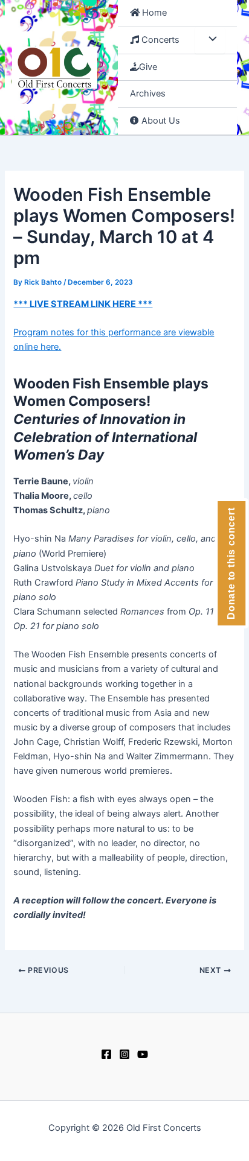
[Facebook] (106, 1054)
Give (148, 67)
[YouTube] (142, 1054)
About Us (159, 120)
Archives (148, 93)
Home (153, 12)
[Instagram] (124, 1054)
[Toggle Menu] (210, 40)
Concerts (159, 39)
